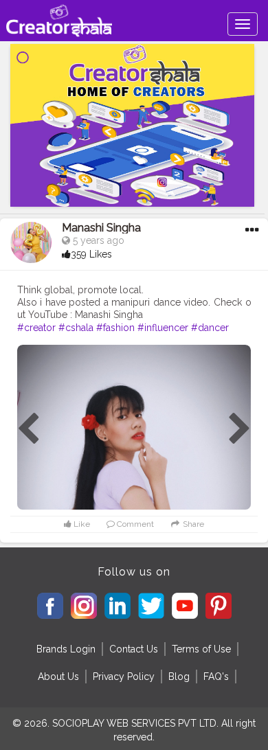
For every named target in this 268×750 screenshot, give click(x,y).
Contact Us (133, 649)
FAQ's (216, 676)
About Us (58, 676)
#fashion (115, 327)
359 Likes (91, 254)
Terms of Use (201, 649)
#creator (36, 327)
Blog (179, 676)
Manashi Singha (101, 227)
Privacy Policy (124, 676)
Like (80, 524)
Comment (134, 524)
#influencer (162, 327)
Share (192, 524)
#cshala (75, 327)
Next (239, 429)
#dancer (210, 327)
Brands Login (66, 649)
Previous (28, 429)
